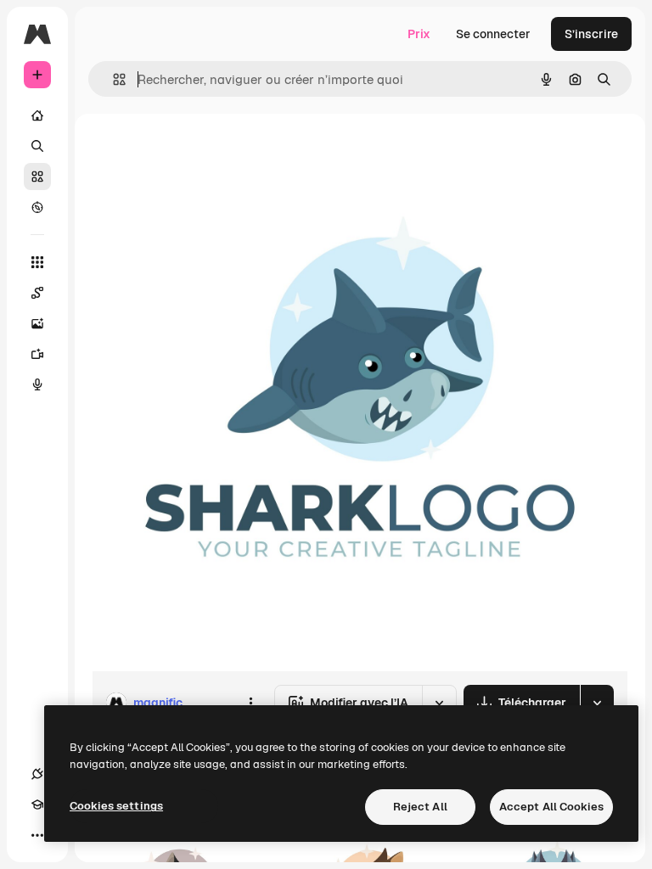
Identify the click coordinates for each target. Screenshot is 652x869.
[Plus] (37, 835)
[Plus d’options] (250, 703)
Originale (204, 152)
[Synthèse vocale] (37, 384)
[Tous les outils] (37, 262)
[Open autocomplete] (112, 79)
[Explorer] (37, 207)
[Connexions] (37, 774)
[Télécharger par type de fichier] (597, 702)
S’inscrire (591, 34)
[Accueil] (37, 115)
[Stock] (37, 176)
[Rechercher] (37, 146)
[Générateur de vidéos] (37, 353)
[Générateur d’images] (37, 323)
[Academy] (37, 804)
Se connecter (493, 34)
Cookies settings (116, 806)
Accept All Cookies (551, 806)
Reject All (420, 806)
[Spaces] (37, 292)
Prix (419, 34)
